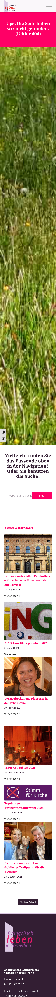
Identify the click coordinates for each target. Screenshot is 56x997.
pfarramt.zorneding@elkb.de (28, 990)
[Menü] (47, 6)
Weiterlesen (11, 596)
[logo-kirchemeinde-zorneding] (23, 6)
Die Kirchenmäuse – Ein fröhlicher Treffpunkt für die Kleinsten (24, 867)
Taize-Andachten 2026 (20, 768)
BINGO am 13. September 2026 (25, 643)
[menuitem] (47, 6)
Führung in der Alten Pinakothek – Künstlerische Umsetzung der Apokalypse (27, 580)
